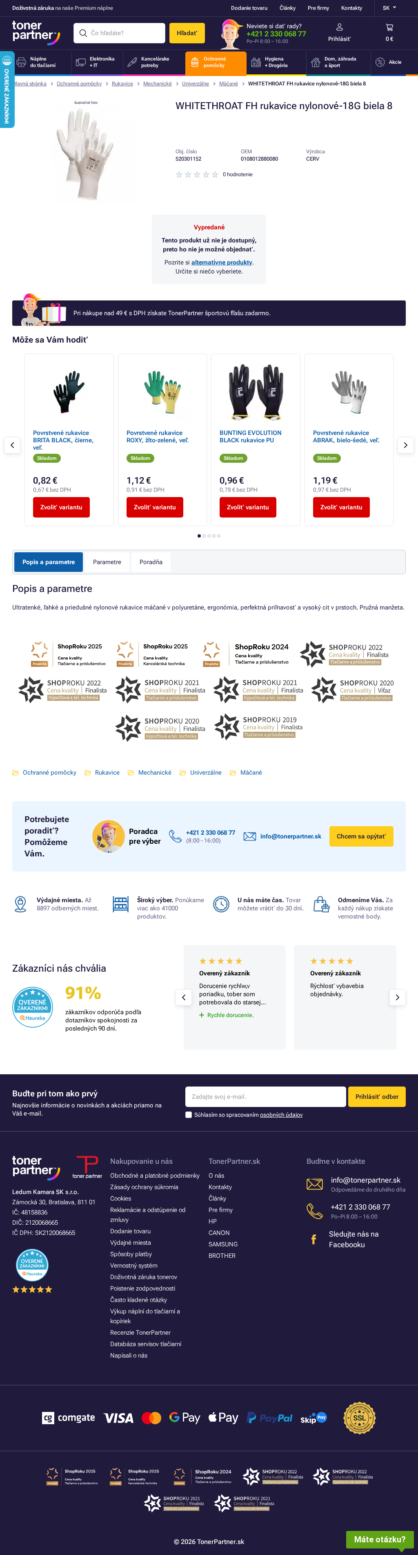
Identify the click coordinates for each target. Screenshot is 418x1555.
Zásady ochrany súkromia (144, 1187)
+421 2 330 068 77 (276, 33)
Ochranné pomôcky (79, 84)
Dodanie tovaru (249, 8)
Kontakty (351, 8)
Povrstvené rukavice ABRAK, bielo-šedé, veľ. (346, 436)
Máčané (228, 84)
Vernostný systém (134, 1265)
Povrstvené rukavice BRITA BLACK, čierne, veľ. (63, 440)
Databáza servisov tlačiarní (145, 1344)
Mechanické (157, 84)
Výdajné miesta (130, 1242)
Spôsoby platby (131, 1254)
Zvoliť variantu (61, 507)
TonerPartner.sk (234, 1161)
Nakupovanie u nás (141, 1161)
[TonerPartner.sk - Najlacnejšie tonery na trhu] (36, 33)
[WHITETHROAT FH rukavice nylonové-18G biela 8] (85, 202)
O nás (216, 1175)
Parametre (107, 562)
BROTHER (222, 1255)
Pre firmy (318, 8)
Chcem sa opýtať (361, 836)
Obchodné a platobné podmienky (155, 1175)
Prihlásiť (339, 39)
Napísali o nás (128, 1355)
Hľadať (187, 33)
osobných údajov (281, 1114)
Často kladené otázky (138, 1300)
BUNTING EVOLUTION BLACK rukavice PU (251, 436)
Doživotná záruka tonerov (143, 1277)
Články (288, 8)
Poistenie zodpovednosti (142, 1288)
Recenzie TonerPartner (140, 1332)
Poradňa (151, 562)
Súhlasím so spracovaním (248, 1114)
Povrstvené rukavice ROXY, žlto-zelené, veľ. (158, 436)
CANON (219, 1233)
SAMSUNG (223, 1244)
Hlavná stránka (29, 84)
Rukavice (122, 84)
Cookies (120, 1198)
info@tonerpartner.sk (290, 836)
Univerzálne (195, 84)
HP (213, 1221)
